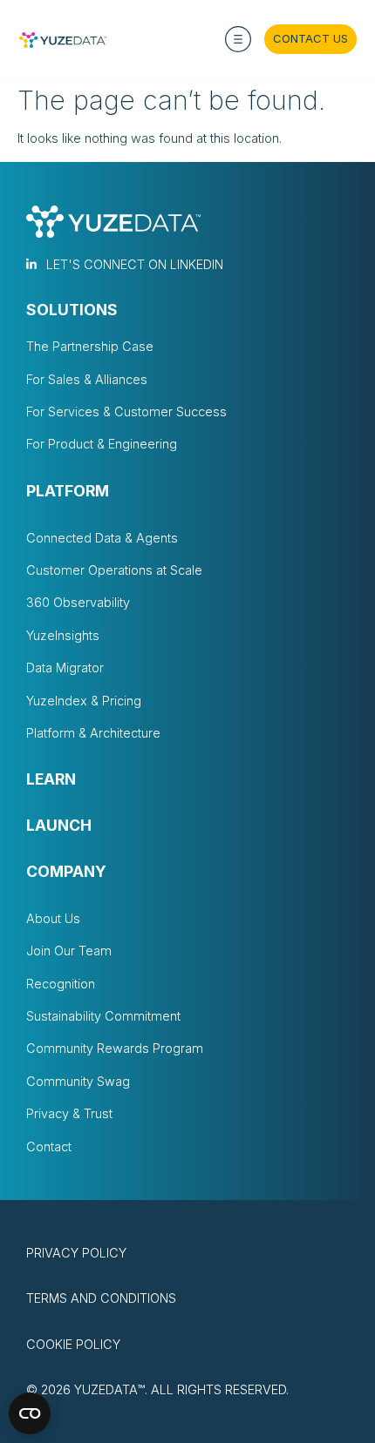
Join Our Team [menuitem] (69, 950)
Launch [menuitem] (59, 825)
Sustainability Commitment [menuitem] (103, 1015)
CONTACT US (310, 38)
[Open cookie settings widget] (30, 1413)
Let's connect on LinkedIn (134, 264)
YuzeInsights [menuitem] (62, 635)
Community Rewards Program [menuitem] (114, 1048)
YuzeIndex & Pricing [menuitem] (83, 700)
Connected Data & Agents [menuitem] (102, 537)
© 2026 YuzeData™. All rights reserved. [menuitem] (157, 1389)
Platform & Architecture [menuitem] (93, 732)
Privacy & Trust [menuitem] (69, 1113)
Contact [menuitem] (49, 1146)
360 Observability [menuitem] (78, 602)
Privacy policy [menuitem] (76, 1252)
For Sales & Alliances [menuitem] (86, 379)
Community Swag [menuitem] (78, 1081)
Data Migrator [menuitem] (65, 667)
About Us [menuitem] (53, 918)
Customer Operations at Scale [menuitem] (114, 570)
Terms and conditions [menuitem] (101, 1298)
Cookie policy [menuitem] (73, 1344)
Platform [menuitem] (67, 491)
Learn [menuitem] (51, 779)
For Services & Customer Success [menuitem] (126, 411)
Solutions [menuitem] (72, 310)
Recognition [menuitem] (60, 983)
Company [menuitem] (66, 871)
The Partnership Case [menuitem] (89, 346)
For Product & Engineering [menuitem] (101, 443)
